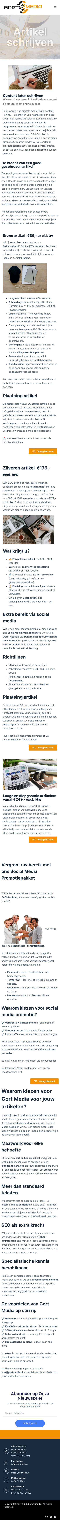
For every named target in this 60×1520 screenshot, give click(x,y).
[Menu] (55, 7)
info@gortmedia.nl (19, 1464)
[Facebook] (46, 1517)
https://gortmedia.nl (20, 1473)
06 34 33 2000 (18, 1481)
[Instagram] (55, 1517)
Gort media (36, 1504)
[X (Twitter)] (51, 1517)
